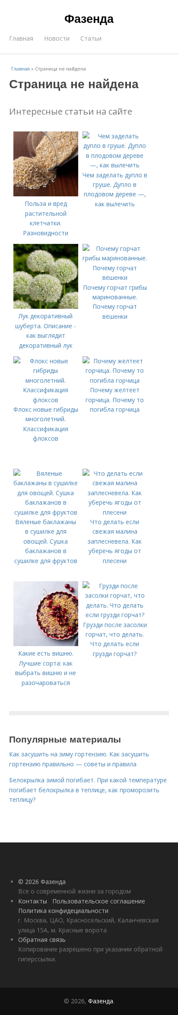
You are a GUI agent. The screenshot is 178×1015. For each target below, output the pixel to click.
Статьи (91, 38)
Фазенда (89, 18)
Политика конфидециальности (63, 910)
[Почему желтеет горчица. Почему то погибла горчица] (115, 380)
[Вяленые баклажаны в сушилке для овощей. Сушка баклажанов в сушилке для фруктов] (45, 512)
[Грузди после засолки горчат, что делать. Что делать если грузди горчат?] (115, 615)
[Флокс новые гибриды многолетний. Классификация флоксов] (45, 400)
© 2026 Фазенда (42, 881)
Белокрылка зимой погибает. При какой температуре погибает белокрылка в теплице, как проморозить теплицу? (88, 790)
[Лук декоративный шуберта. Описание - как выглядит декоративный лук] (45, 306)
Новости (57, 38)
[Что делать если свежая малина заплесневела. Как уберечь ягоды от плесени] (115, 512)
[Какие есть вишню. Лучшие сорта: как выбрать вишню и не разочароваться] (45, 644)
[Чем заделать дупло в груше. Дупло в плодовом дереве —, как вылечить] (115, 165)
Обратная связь (42, 939)
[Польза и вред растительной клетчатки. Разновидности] (45, 194)
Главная (21, 38)
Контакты (32, 901)
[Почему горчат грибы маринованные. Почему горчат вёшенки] (115, 277)
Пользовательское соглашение (98, 901)
